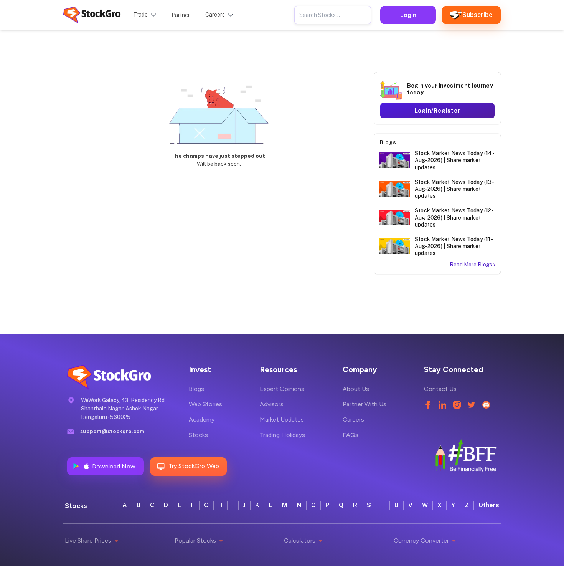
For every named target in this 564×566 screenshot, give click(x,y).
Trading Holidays (282, 435)
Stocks (198, 435)
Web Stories (205, 404)
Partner (181, 15)
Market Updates (282, 419)
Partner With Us (364, 404)
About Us (356, 388)
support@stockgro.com (112, 431)
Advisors (272, 404)
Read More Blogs (471, 264)
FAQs (350, 435)
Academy (201, 419)
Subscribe (477, 14)
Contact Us (440, 388)
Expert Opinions (282, 388)
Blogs (196, 388)
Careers (353, 419)
